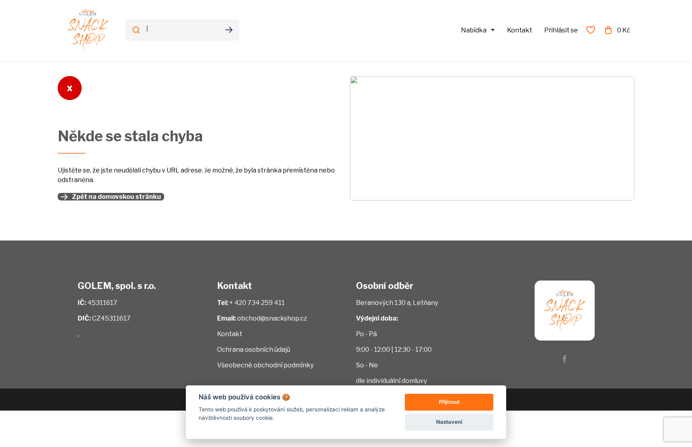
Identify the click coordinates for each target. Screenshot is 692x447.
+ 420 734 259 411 (257, 303)
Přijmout (449, 402)
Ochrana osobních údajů (253, 349)
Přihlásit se (561, 30)
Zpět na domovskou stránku (116, 196)
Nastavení (449, 422)
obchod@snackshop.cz (272, 318)
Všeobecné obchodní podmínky (265, 365)
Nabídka (474, 30)
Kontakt (519, 30)
